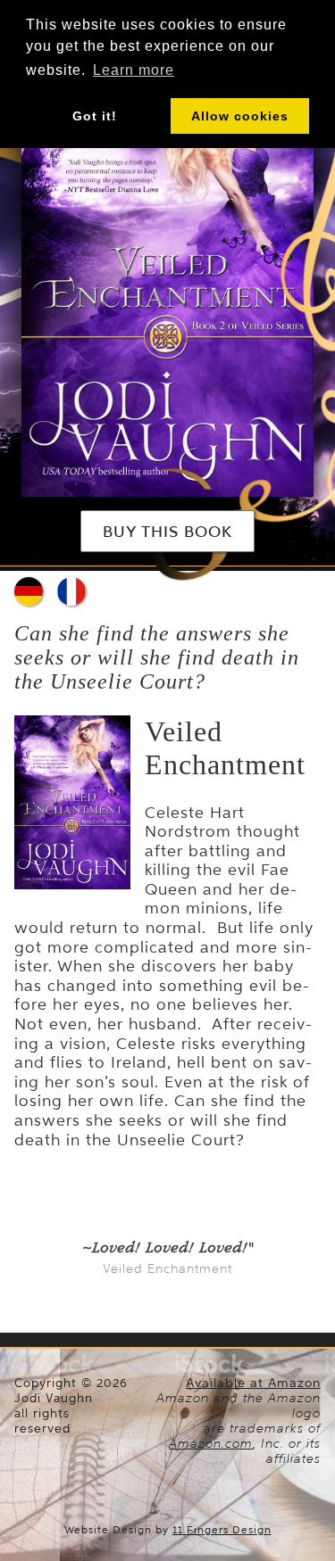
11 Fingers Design (222, 1530)
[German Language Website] (28, 591)
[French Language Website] (71, 591)
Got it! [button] (94, 116)
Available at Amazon (253, 1383)
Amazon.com (211, 1443)
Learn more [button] (133, 70)
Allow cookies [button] (240, 116)
